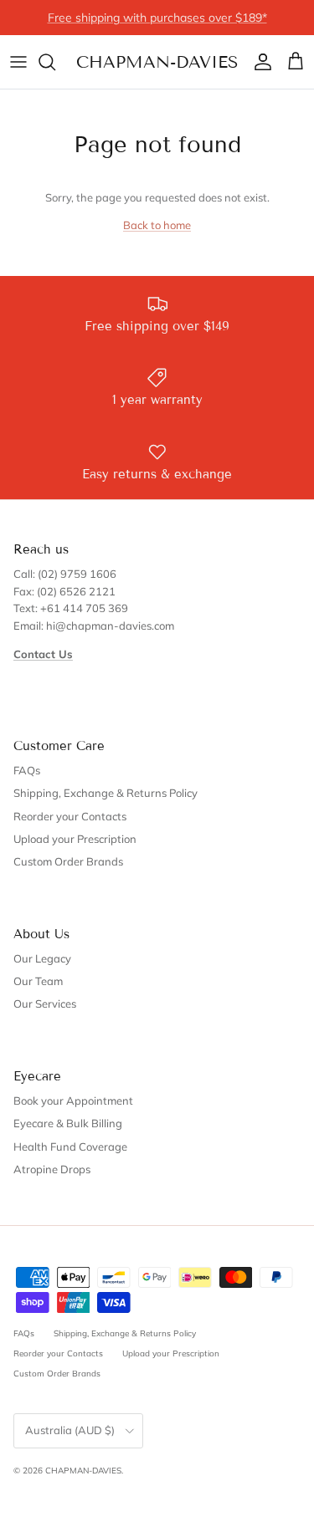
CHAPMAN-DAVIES (83, 1470)
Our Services (44, 1003)
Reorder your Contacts (69, 816)
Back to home (157, 225)
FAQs (26, 770)
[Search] (55, 61)
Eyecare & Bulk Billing (67, 1123)
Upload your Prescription (74, 838)
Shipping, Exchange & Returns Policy (105, 792)
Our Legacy (42, 958)
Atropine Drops (51, 1169)
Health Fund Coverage (70, 1146)
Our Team (38, 981)
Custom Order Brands (68, 861)
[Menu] (18, 61)
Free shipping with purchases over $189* (157, 17)
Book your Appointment (73, 1100)
